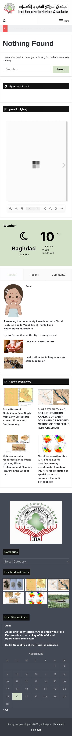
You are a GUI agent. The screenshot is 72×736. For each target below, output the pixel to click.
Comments (58, 274)
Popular (11, 274)
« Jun (6, 709)
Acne (29, 286)
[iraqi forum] (36, 8)
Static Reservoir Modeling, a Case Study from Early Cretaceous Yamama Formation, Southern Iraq (17, 416)
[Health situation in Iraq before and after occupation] (13, 362)
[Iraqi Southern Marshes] (58, 600)
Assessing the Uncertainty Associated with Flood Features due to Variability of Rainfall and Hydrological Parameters (33, 325)
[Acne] (13, 300)
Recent (34, 274)
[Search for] (4, 20)
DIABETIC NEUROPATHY (40, 341)
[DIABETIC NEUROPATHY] (13, 346)
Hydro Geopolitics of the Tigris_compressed (30, 335)
